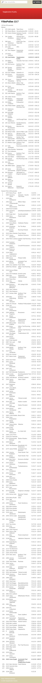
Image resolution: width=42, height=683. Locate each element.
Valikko (38, 2)
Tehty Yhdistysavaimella (8, 678)
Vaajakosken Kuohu (10, 12)
